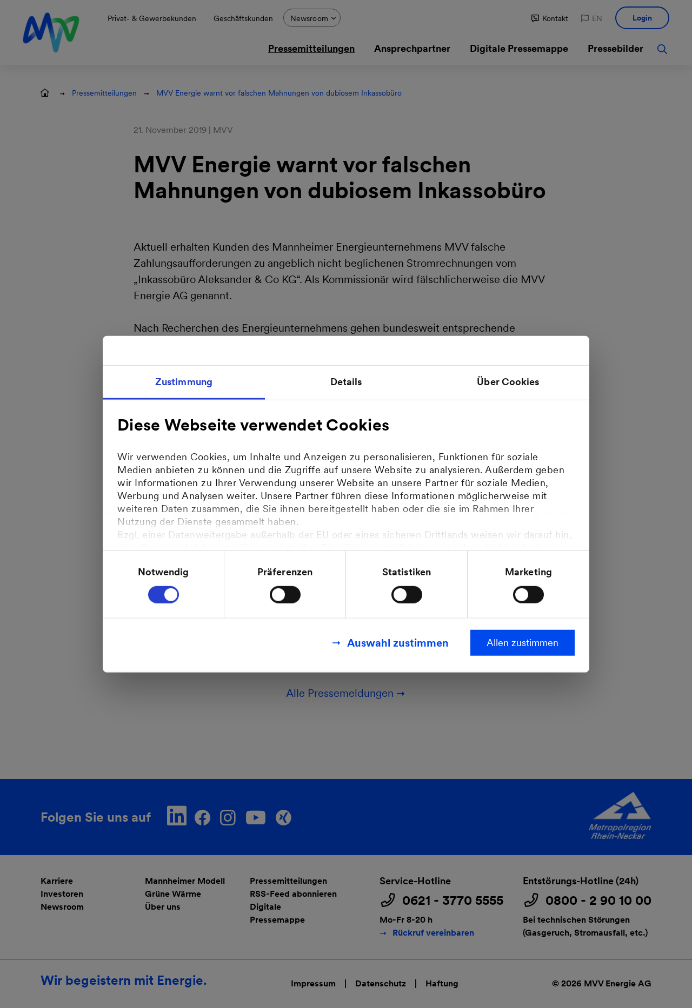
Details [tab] (346, 381)
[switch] (285, 594)
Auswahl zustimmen (398, 642)
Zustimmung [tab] (183, 381)
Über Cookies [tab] (508, 381)
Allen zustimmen (522, 642)
